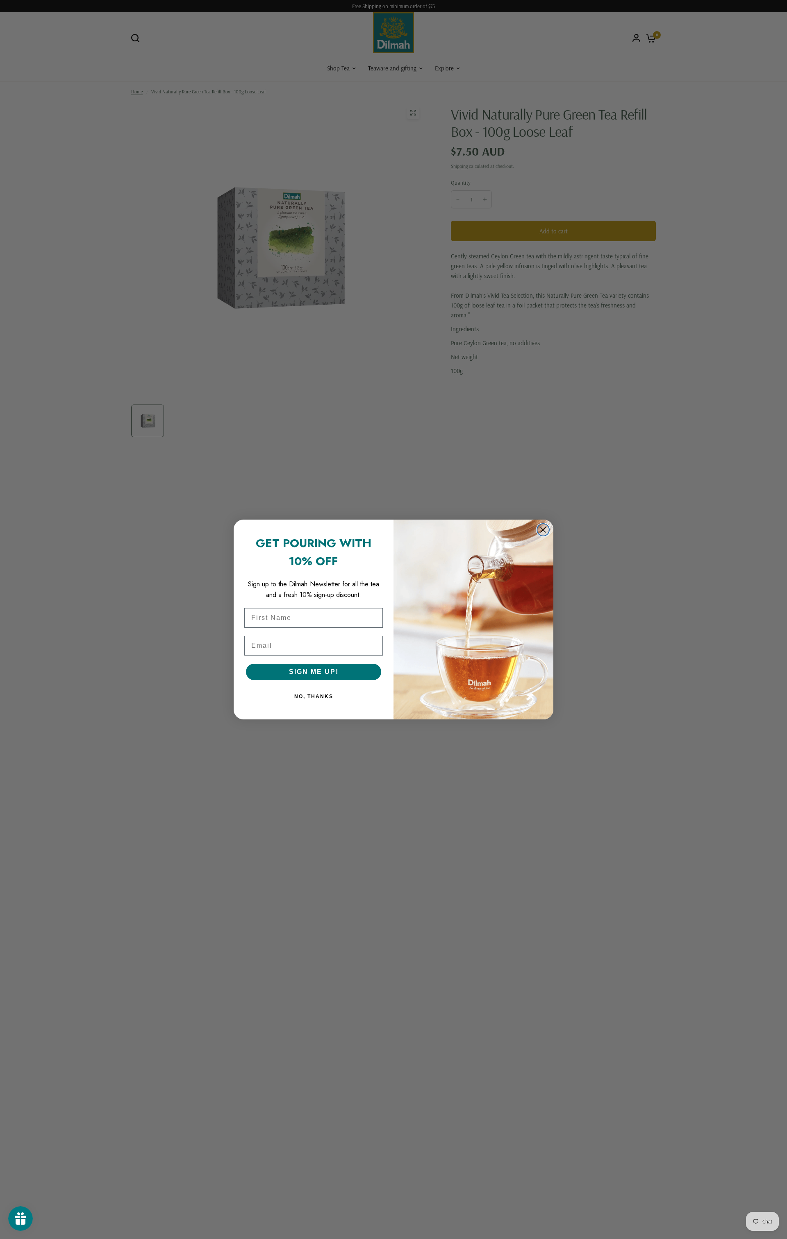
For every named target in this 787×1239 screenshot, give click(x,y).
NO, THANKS (313, 696)
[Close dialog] (543, 530)
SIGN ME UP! (314, 671)
